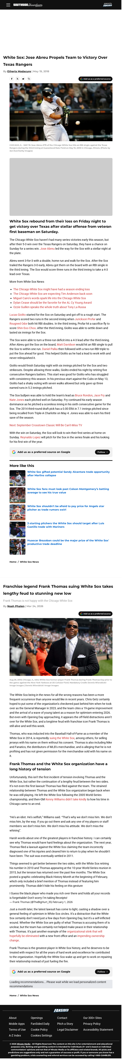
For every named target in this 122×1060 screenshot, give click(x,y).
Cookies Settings (41, 1035)
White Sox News (29, 561)
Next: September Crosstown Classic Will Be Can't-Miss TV (46, 425)
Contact (62, 1018)
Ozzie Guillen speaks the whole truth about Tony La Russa (49, 307)
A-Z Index (15, 1035)
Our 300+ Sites (92, 1018)
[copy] (29, 79)
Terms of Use (17, 1029)
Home (13, 561)
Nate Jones (17, 399)
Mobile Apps (17, 1023)
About (13, 1018)
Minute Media (23, 1044)
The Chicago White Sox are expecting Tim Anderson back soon (52, 293)
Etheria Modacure (19, 71)
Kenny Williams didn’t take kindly (66, 799)
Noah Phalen (15, 606)
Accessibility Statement (98, 1029)
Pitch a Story (65, 1023)
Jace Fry (99, 395)
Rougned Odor (18, 323)
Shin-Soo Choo (26, 328)
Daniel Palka (50, 349)
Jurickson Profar (85, 319)
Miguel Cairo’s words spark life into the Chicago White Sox (49, 298)
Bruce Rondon (84, 395)
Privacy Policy (92, 1023)
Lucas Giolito (18, 314)
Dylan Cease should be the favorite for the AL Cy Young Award (52, 302)
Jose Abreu (47, 248)
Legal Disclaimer (67, 1029)
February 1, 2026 (63, 902)
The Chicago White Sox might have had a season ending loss (51, 289)
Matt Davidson (66, 344)
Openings (37, 1018)
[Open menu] (8, 5)
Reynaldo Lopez (30, 437)
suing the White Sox (62, 738)
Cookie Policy (39, 1029)
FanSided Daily (40, 1023)
